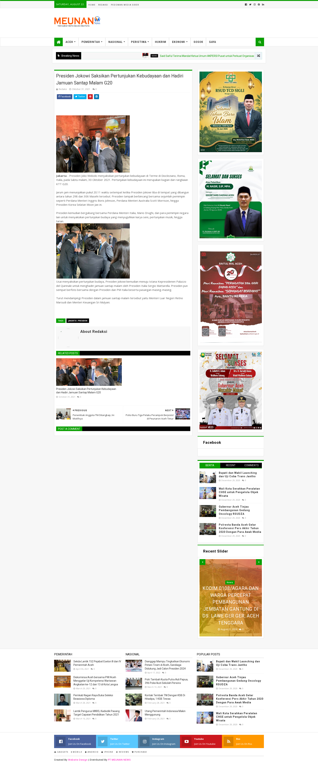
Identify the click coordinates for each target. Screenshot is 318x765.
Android (93, 752)
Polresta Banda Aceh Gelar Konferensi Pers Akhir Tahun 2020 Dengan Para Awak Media (240, 528)
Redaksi (103, 5)
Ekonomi (178, 41)
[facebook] (246, 4)
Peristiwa (138, 41)
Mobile (77, 752)
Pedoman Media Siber (125, 5)
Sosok (198, 41)
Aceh (69, 41)
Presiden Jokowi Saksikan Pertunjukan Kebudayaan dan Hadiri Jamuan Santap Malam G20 (86, 390)
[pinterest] (259, 4)
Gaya (212, 41)
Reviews (123, 752)
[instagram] (254, 4)
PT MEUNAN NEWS (119, 759)
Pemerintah (91, 41)
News (127, 55)
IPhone (108, 752)
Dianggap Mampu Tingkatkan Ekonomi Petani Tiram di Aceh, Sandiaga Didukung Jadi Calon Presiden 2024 (167, 665)
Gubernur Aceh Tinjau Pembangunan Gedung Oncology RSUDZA (234, 510)
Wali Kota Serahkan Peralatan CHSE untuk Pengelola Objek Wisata (239, 492)
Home (92, 5)
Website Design (78, 759)
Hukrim (160, 41)
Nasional (115, 41)
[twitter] (250, 4)
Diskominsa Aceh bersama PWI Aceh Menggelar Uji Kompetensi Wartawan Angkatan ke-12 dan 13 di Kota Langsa (95, 681)
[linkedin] (262, 4)
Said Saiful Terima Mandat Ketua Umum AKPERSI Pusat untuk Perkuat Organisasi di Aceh (185, 55)
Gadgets (62, 752)
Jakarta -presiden (77, 320)
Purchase (140, 752)
